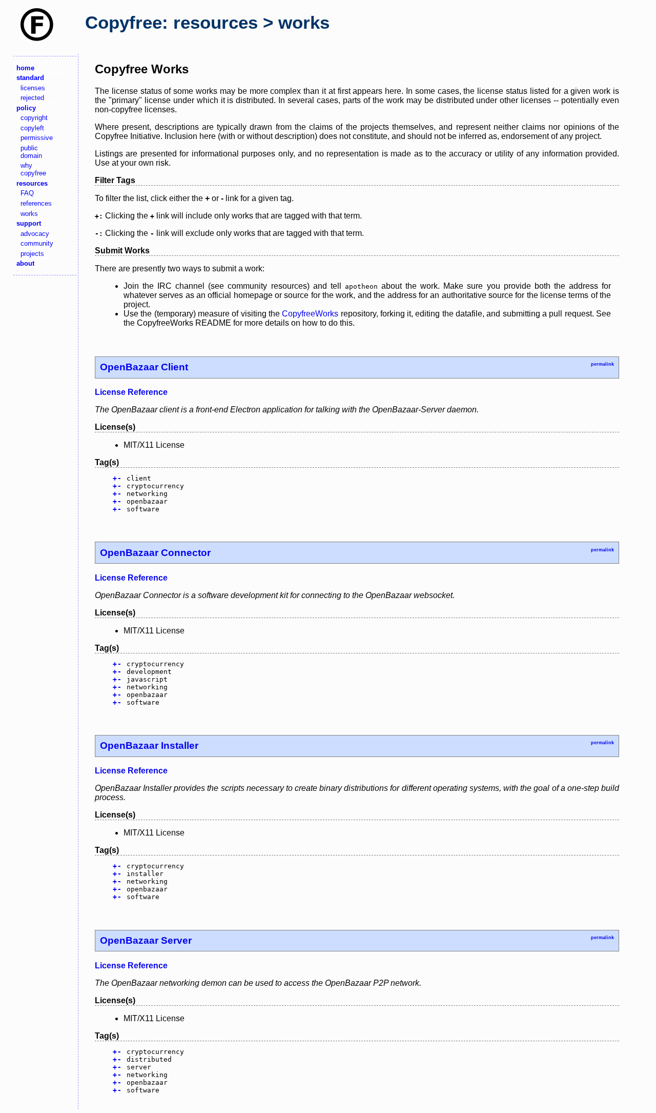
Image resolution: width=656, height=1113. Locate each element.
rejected (32, 98)
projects (32, 253)
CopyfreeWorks (310, 313)
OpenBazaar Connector (155, 552)
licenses (32, 88)
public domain (31, 152)
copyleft (32, 128)
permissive (36, 138)
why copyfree (33, 169)
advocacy (34, 233)
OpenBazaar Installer (149, 745)
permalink (602, 364)
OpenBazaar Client (144, 367)
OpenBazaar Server (146, 940)
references (36, 203)
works (29, 213)
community (36, 243)
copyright (34, 118)
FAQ (27, 193)
